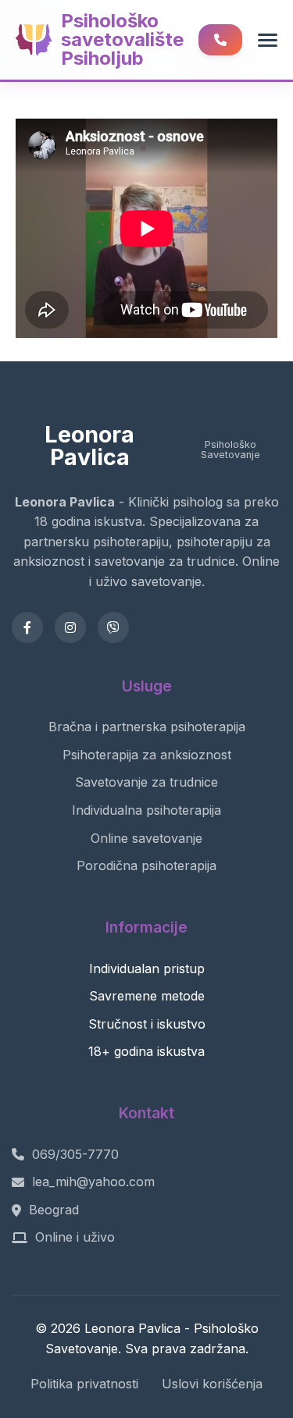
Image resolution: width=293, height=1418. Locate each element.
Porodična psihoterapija (146, 865)
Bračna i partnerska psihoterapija (146, 726)
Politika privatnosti (84, 1383)
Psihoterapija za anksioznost (147, 754)
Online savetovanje (146, 838)
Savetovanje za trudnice (146, 782)
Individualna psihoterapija (146, 810)
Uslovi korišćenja (212, 1383)
